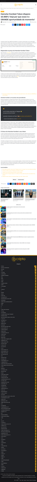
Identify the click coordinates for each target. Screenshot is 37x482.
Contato (27, 480)
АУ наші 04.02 (3, 346)
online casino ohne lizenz (5, 309)
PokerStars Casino (4, 315)
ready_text (3, 289)
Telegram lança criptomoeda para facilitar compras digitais (12, 172)
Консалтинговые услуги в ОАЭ (6, 298)
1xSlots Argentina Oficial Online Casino (7, 365)
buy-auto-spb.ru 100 (4, 354)
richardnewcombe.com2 (5, 332)
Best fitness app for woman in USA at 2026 (8, 396)
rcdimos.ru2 (3, 453)
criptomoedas (21, 179)
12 (1, 419)
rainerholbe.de (3, 442)
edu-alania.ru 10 (3, 320)
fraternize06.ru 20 (4, 383)
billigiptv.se (3, 456)
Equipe (25, 480)
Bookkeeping (3, 300)
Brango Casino (3, 331)
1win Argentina (3, 312)
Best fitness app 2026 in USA (5, 326)
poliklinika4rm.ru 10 (4, 340)
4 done (2, 366)
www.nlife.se (3, 439)
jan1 (1, 413)
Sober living (3, 295)
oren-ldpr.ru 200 (3, 380)
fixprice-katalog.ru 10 (4, 349)
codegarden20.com (4, 362)
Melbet (2, 303)
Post (2, 270)
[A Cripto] (18, 5)
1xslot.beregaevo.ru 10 (4, 360)
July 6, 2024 (19, 118)
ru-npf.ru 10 (3, 318)
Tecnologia (3, 272)
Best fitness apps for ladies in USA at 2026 (8, 317)
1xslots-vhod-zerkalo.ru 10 (5, 430)
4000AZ (2, 447)
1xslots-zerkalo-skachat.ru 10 (5, 434)
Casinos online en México (5, 416)
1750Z (2, 458)
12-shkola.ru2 (3, 422)
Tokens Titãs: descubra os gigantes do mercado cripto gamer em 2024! (18, 248)
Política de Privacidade (32, 480)
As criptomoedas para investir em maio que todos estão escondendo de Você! (19, 212)
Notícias (5, 8)
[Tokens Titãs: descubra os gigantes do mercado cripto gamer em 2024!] (3, 251)
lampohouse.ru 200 (4, 400)
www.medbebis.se (4, 463)
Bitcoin (14, 179)
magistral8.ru (3, 469)
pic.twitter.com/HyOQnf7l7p (26, 116)
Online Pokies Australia (4, 374)
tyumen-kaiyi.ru (3, 436)
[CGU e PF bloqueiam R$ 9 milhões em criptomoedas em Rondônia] (18, 193)
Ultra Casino (3, 335)
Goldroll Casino (3, 334)
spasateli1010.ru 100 (4, 433)
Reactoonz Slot (3, 371)
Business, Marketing (4, 414)
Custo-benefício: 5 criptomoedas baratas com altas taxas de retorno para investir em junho (21, 218)
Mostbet (2, 292)
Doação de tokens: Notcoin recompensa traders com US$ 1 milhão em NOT (15, 176)
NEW (2, 304)
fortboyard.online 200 (4, 377)
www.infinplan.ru (3, 450)
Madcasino (3, 368)
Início (2, 8)
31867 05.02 (3, 321)
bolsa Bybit (9, 52)
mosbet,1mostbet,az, (4, 329)
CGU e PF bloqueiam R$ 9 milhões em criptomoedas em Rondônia (18, 199)
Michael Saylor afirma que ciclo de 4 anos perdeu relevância (30, 199)
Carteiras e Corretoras (4, 275)
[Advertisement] (18, 34)
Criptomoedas (3, 273)
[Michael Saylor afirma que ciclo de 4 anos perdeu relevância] (30, 193)
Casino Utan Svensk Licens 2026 (6, 363)
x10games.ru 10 (3, 425)
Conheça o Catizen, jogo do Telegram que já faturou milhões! (12, 170)
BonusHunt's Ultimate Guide (5, 431)
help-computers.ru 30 (4, 351)
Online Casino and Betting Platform (6, 301)
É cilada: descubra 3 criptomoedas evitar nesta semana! (16, 206)
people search (3, 399)
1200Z (2, 461)
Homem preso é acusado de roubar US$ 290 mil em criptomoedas (5, 199)
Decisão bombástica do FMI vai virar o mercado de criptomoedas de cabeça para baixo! (21, 230)
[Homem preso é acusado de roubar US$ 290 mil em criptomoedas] (6, 193)
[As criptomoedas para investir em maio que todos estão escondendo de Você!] (3, 215)
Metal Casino (3, 337)
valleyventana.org (4, 445)
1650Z (2, 441)
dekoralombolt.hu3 (4, 391)
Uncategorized (3, 405)
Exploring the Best (4, 428)
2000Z (2, 284)
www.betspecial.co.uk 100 (5, 397)
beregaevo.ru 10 (3, 411)
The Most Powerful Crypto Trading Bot (7, 314)
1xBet (2, 417)
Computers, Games (4, 283)
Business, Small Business (5, 267)
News (2, 278)
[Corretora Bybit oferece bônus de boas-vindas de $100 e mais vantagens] (3, 245)
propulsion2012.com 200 (5, 382)
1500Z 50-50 (3, 467)
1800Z (2, 464)
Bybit (18, 76)
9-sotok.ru (3, 466)
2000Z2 (2, 455)
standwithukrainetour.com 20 (5, 379)
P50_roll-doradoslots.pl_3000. (6, 408)
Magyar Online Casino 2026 (5, 402)
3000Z (2, 452)
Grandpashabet (3, 385)
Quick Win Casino (4, 343)
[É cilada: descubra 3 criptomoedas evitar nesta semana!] (3, 209)
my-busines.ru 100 (4, 369)
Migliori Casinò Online (4, 352)
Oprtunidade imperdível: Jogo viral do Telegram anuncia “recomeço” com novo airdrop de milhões (19, 169)
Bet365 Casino (3, 323)
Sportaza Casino (3, 357)
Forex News (3, 394)
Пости (2, 348)
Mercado (2, 269)
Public (2, 281)
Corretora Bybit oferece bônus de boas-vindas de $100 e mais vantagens (18, 242)
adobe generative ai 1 (4, 388)
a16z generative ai (4, 297)
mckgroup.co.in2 (3, 386)
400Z (2, 444)
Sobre (22, 480)
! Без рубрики (3, 286)
